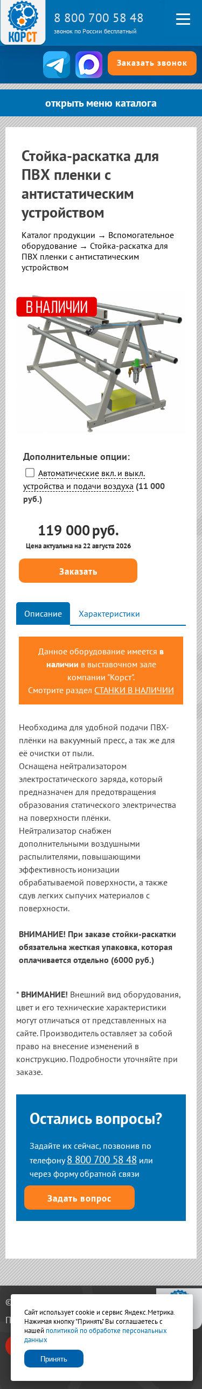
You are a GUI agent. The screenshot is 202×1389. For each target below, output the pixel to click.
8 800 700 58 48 (99, 17)
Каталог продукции (58, 234)
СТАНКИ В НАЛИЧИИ (134, 690)
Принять (53, 1359)
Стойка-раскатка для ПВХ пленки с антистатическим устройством (95, 256)
